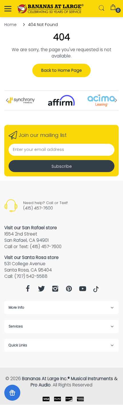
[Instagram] (55, 290)
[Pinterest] (69, 290)
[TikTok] (96, 290)
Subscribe (61, 166)
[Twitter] (41, 290)
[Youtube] (82, 290)
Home (10, 24)
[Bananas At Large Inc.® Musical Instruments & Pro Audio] (50, 8)
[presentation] (7, 100)
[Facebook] (27, 290)
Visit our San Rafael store (30, 228)
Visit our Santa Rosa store (31, 257)
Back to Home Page (61, 70)
